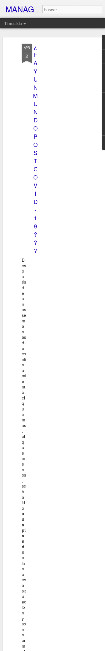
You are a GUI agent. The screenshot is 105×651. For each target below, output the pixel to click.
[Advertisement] (57, 132)
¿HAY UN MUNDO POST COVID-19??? (35, 148)
